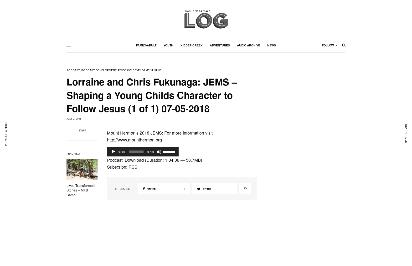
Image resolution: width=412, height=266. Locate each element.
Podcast (73, 70)
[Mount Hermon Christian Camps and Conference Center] (206, 19)
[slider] (169, 151)
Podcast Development (99, 70)
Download (134, 160)
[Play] (113, 151)
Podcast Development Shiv (139, 70)
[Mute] (159, 151)
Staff (82, 130)
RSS (133, 167)
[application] (143, 151)
